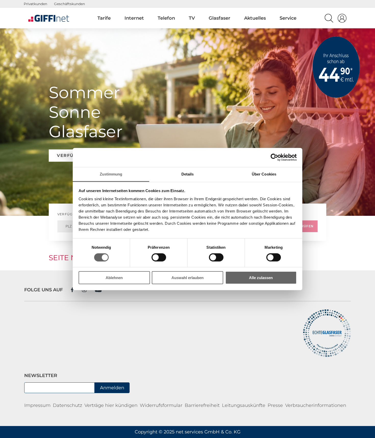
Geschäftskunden (69, 4)
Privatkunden (35, 4)
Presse (275, 405)
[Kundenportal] (342, 19)
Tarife (104, 18)
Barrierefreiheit (202, 405)
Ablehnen (114, 278)
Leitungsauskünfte (243, 405)
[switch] (159, 257)
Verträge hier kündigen (111, 405)
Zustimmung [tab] (111, 174)
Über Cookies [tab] (264, 174)
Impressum (37, 405)
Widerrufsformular (161, 405)
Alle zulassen (261, 278)
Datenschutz (67, 405)
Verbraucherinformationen (315, 405)
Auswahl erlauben (187, 278)
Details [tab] (187, 174)
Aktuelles (255, 18)
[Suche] (328, 19)
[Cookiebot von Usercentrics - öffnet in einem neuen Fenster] (274, 157)
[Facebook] (72, 289)
